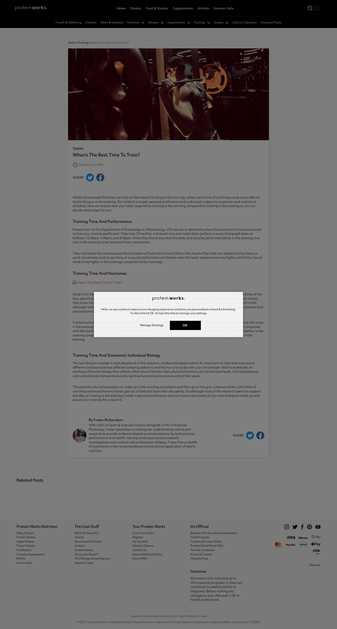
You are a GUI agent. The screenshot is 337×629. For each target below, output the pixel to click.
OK (185, 325)
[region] (168, 314)
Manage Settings (151, 325)
